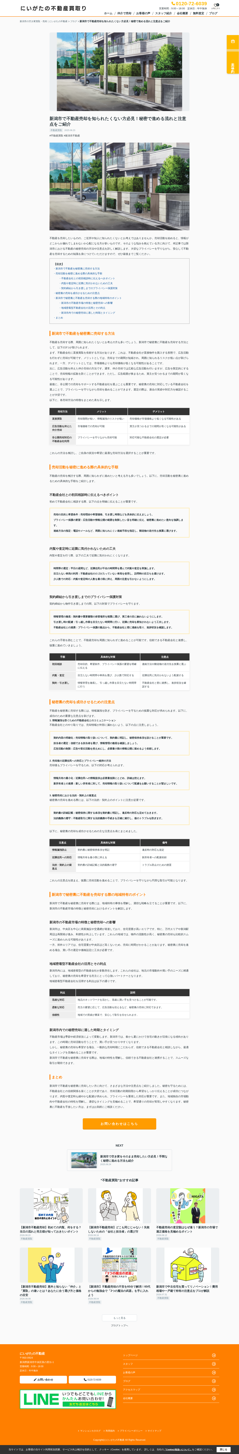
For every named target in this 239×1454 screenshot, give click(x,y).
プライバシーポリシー (131, 1430)
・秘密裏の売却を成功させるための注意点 (76, 293)
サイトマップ (154, 1430)
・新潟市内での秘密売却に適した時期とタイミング (87, 312)
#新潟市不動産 (72, 135)
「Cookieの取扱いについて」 (178, 1449)
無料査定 (198, 13)
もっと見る (119, 1317)
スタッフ (128, 1363)
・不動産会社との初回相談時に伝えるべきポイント (87, 278)
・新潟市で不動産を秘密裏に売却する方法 (76, 268)
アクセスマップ (131, 1389)
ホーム (108, 13)
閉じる (223, 1449)
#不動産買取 (56, 135)
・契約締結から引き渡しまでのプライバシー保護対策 (88, 288)
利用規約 (110, 1430)
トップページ (130, 1355)
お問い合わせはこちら (119, 1123)
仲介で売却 (124, 13)
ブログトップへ (119, 1325)
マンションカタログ (90, 1430)
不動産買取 (56, 130)
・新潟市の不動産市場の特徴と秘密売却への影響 (86, 302)
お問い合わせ (45, 1379)
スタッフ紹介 (163, 13)
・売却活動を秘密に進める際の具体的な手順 (77, 273)
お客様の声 (143, 13)
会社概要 (182, 13)
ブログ (213, 13)
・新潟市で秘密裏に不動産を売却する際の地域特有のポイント (87, 298)
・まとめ (58, 317)
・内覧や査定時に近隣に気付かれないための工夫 (86, 283)
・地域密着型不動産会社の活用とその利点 (82, 307)
